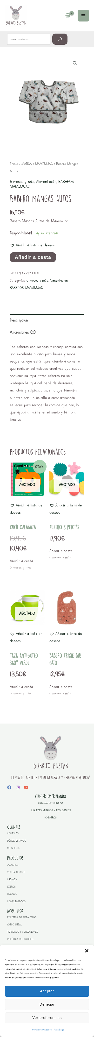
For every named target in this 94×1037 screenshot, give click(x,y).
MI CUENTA (13, 848)
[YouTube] (26, 787)
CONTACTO (13, 833)
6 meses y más (22, 181)
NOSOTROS (51, 817)
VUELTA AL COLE (16, 872)
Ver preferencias (47, 1018)
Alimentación (46, 181)
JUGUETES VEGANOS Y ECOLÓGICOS (51, 810)
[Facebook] (9, 787)
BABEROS (66, 181)
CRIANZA (12, 879)
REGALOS (12, 894)
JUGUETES (12, 865)
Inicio (14, 163)
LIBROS (11, 886)
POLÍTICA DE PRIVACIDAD (21, 917)
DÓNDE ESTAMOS (16, 841)
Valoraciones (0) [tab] (23, 332)
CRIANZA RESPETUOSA (50, 803)
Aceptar (47, 991)
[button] (86, 950)
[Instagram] (18, 787)
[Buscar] (59, 39)
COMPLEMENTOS (16, 901)
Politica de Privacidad (42, 1029)
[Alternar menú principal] (83, 15)
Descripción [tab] (19, 320)
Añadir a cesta (33, 257)
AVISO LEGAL (14, 924)
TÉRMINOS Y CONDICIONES (22, 932)
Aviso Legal (59, 1029)
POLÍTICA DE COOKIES (20, 939)
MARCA (26, 163)
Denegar (47, 1004)
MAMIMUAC (44, 163)
